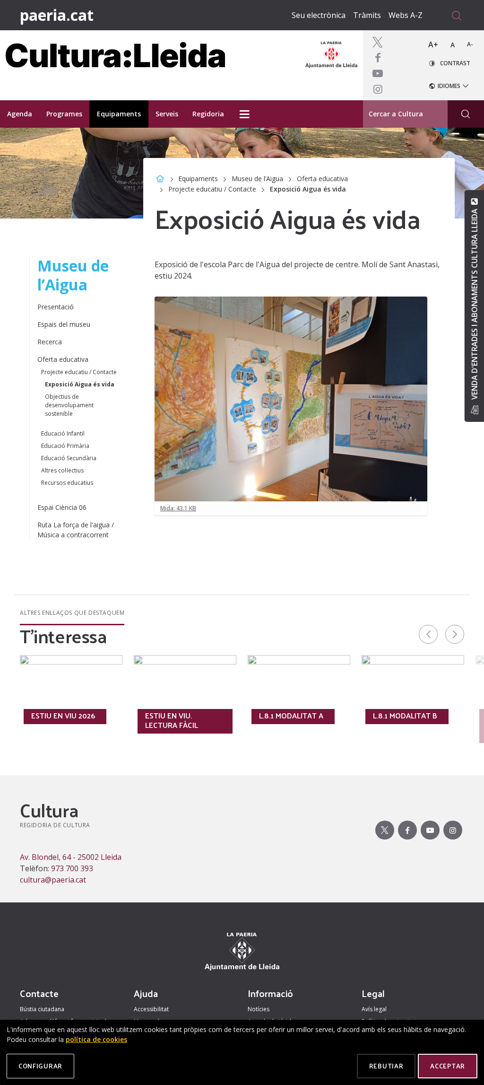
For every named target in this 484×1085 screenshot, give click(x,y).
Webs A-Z (406, 15)
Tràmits (367, 15)
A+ (433, 44)
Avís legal (374, 1009)
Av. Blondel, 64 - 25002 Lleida (70, 857)
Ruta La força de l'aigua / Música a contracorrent (75, 529)
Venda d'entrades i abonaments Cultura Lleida (474, 304)
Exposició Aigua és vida (79, 384)
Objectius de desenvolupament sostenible (69, 405)
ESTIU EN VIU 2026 (63, 715)
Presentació (55, 306)
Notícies (258, 1009)
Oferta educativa (322, 178)
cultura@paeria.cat (53, 880)
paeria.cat (57, 15)
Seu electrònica (319, 15)
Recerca (49, 341)
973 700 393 (72, 868)
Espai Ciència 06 (61, 507)
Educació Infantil (63, 433)
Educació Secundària (68, 458)
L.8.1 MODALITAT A (291, 715)
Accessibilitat (151, 1009)
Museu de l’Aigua (257, 178)
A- (470, 44)
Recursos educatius (67, 483)
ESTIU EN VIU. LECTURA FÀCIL (171, 720)
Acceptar (447, 1066)
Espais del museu (63, 324)
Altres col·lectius (62, 470)
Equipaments (198, 178)
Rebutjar (386, 1066)
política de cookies (96, 1039)
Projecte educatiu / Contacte (212, 188)
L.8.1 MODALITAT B (405, 715)
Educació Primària (65, 446)
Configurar (40, 1066)
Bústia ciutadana (42, 1009)
